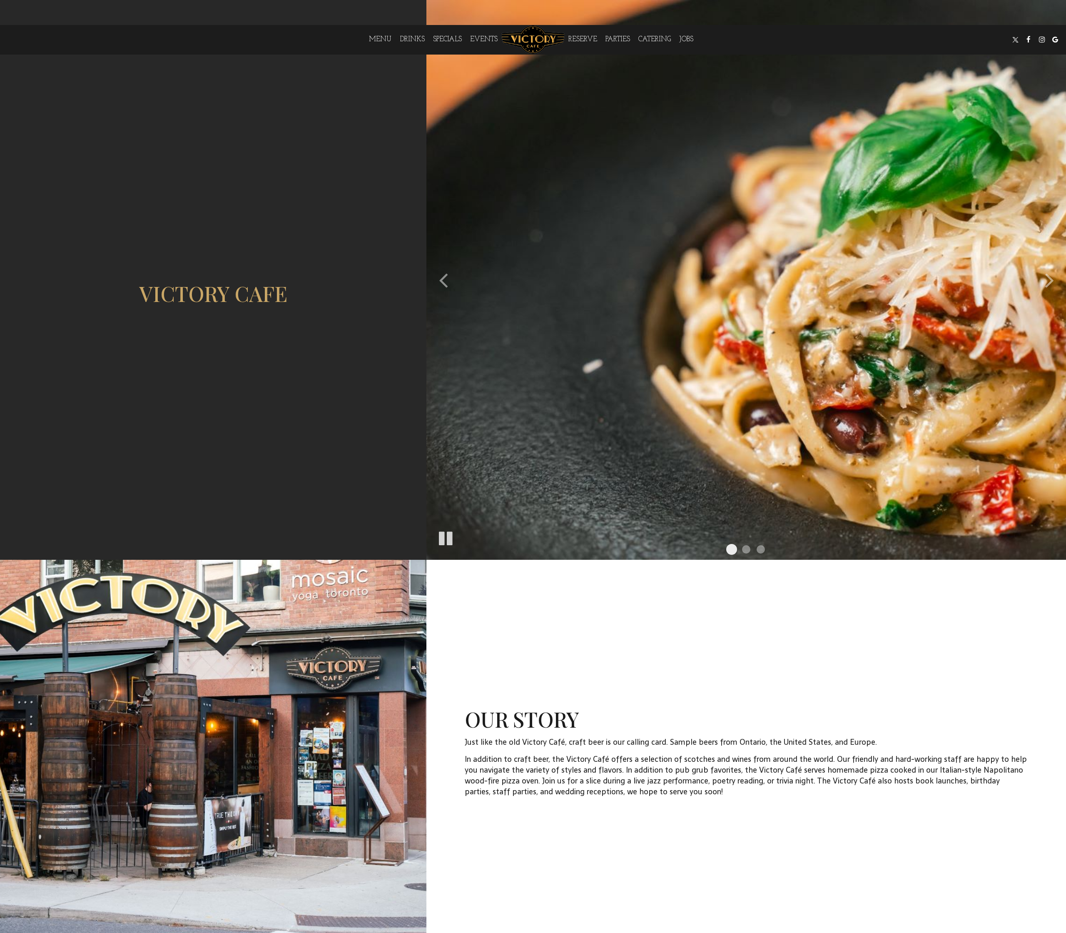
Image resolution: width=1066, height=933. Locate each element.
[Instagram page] (1042, 39)
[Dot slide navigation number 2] (746, 549)
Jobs (686, 39)
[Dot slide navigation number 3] (761, 549)
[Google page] (1055, 39)
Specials (447, 39)
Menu (380, 39)
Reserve (582, 39)
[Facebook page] (1028, 39)
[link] (533, 39)
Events (484, 39)
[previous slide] (443, 280)
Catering (654, 39)
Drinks (412, 39)
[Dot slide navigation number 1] (731, 549)
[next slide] (1049, 280)
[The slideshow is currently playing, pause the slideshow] (445, 537)
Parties (617, 39)
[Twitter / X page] (1015, 39)
